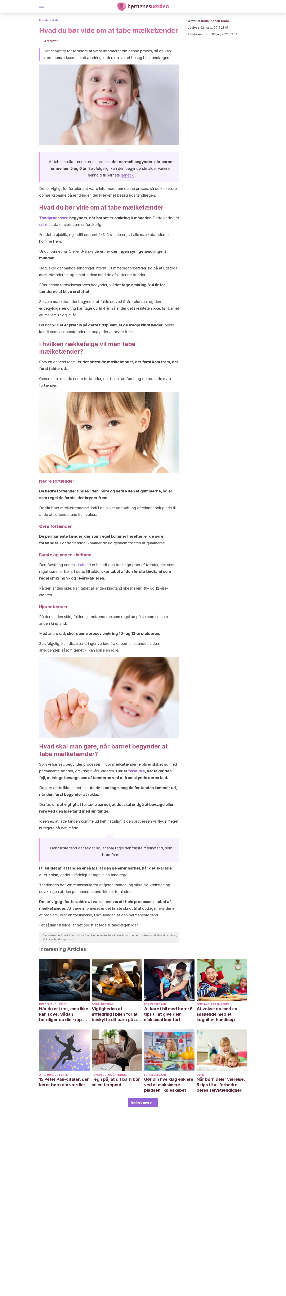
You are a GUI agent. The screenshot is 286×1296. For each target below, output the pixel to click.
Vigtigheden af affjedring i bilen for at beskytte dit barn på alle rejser (116, 1014)
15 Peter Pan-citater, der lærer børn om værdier (64, 1082)
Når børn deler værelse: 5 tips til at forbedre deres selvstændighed (221, 1085)
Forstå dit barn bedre (213, 1004)
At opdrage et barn (53, 1074)
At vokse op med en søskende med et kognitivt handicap (217, 1014)
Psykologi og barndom (109, 1074)
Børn (200, 1074)
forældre (136, 771)
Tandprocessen (53, 218)
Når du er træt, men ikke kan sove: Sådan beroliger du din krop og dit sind (63, 1014)
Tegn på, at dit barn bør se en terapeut (116, 1082)
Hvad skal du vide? (53, 1004)
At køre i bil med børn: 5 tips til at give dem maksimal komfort (168, 1014)
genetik (127, 175)
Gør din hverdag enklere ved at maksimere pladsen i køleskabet (168, 1085)
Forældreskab (48, 20)
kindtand (83, 565)
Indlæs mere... (143, 1102)
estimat (45, 224)
